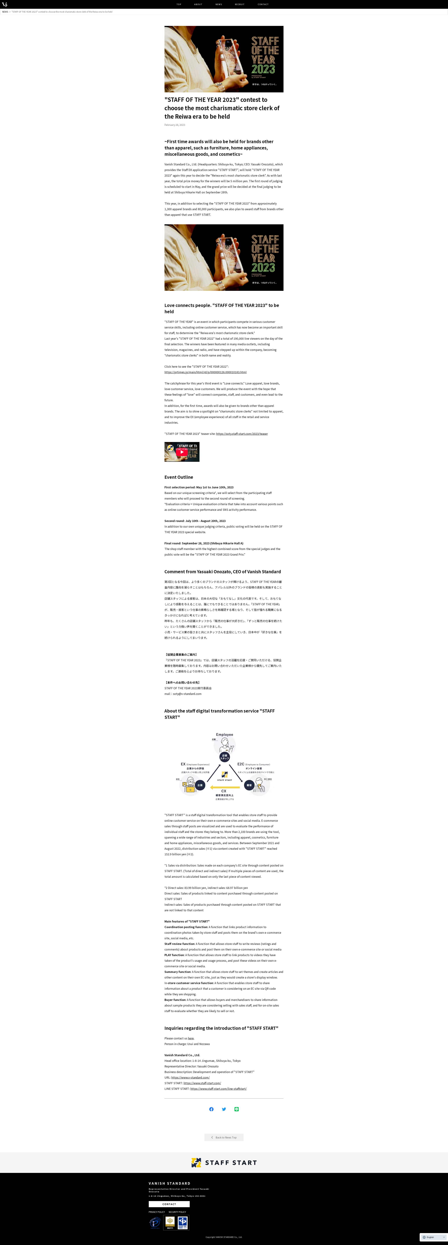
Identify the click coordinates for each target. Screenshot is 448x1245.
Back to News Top (226, 1137)
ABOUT (198, 4)
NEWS (219, 4)
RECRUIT (240, 4)
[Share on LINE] (236, 1109)
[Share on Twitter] (223, 1109)
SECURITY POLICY (177, 1211)
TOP (179, 4)
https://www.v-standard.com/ (190, 1077)
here (191, 1038)
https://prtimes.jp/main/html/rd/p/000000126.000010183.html (205, 372)
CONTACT (263, 4)
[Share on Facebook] (211, 1109)
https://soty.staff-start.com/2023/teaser (242, 434)
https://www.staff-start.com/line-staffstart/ (218, 1088)
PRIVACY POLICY (157, 1211)
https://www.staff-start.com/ (202, 1083)
